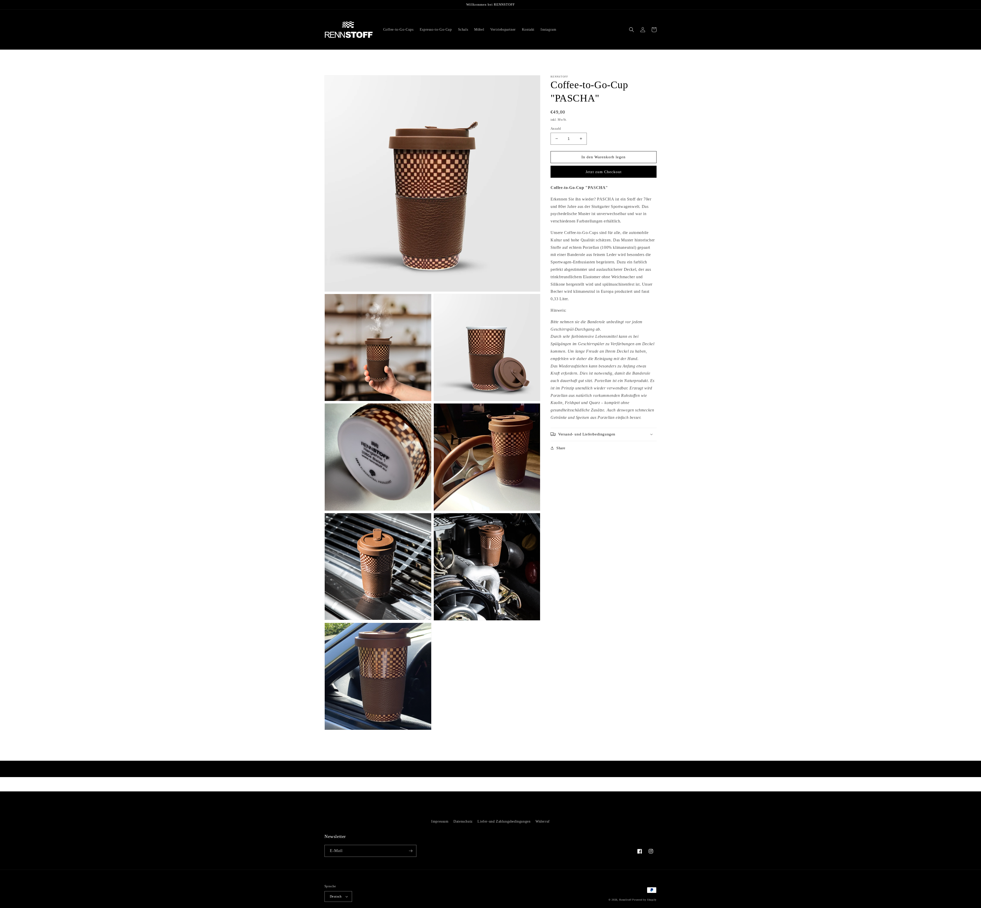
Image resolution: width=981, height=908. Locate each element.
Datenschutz (463, 821)
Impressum (439, 821)
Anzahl (556, 128)
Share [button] (560, 448)
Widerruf (542, 821)
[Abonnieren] (410, 851)
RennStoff (625, 899)
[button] (631, 29)
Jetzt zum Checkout (604, 172)
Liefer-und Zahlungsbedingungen (503, 821)
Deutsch (336, 896)
